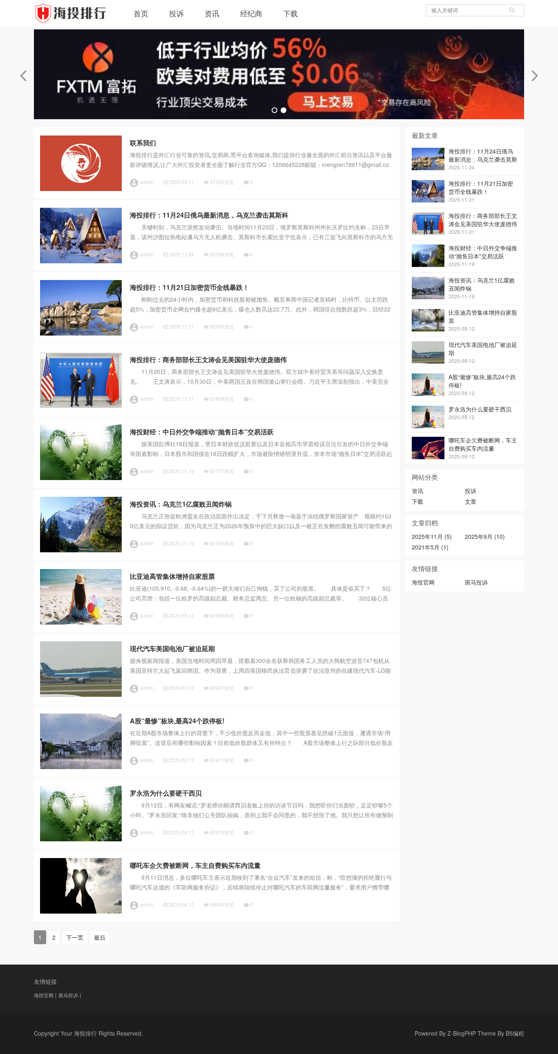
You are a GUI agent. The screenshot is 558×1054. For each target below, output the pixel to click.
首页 (141, 13)
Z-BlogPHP (461, 1033)
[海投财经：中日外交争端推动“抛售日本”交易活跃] (81, 478)
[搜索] (512, 10)
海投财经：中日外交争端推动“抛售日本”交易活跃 (202, 431)
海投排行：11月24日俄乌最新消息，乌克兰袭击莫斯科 (209, 215)
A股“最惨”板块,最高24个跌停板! (177, 720)
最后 (99, 937)
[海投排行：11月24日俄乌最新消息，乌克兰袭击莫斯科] (81, 261)
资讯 (212, 13)
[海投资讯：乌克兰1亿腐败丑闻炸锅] (81, 550)
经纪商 (251, 13)
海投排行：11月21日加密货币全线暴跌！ (189, 287)
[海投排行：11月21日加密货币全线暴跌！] (81, 333)
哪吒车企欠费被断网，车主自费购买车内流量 (195, 865)
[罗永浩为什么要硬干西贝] (81, 839)
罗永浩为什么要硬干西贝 (166, 793)
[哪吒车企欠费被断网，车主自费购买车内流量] (81, 911)
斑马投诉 (476, 582)
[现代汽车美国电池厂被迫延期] (81, 694)
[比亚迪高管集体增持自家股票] (81, 622)
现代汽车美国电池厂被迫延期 (172, 648)
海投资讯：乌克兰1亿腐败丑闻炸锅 (181, 504)
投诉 (176, 13)
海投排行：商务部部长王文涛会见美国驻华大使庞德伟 (208, 359)
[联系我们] (81, 189)
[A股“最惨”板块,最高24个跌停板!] (81, 767)
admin (147, 181)
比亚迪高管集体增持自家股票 (172, 576)
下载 (290, 13)
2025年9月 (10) (485, 536)
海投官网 (423, 582)
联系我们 (143, 142)
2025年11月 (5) (432, 536)
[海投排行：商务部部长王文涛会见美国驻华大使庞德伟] (81, 405)
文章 (470, 501)
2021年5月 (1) (430, 547)
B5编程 (515, 1033)
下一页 (74, 937)
